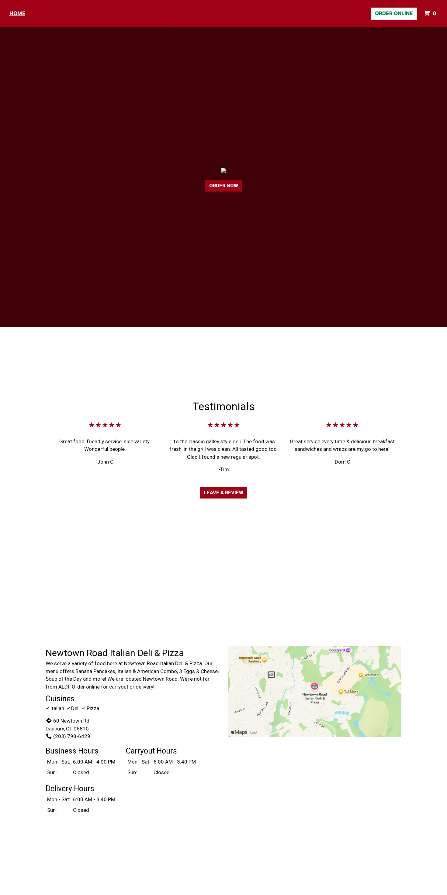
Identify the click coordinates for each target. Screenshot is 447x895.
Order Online (394, 13)
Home (17, 13)
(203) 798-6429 (71, 736)
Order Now (223, 186)
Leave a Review (223, 492)
